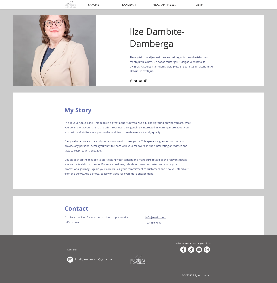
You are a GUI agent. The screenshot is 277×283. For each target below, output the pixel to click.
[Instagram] (146, 81)
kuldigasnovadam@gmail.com (94, 259)
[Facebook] (131, 81)
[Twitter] (136, 81)
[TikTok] (191, 249)
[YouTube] (199, 249)
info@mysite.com (155, 217)
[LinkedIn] (141, 81)
